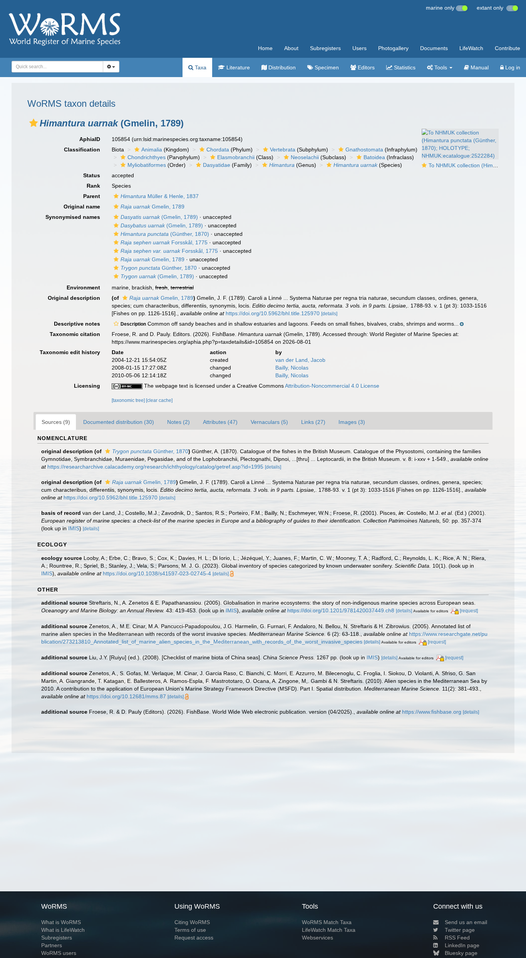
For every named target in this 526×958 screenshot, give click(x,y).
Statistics (403, 67)
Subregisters (325, 48)
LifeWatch (471, 48)
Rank (93, 186)
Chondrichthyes (146, 157)
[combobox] (57, 66)
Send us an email (466, 922)
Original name (82, 206)
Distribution (281, 67)
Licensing (87, 386)
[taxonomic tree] (129, 400)
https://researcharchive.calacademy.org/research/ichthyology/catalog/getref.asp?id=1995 (155, 467)
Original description (74, 298)
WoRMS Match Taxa (327, 922)
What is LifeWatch (63, 930)
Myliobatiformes (146, 165)
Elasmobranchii (236, 157)
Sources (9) (56, 422)
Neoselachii (305, 157)
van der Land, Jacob (300, 360)
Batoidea (374, 157)
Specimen (326, 67)
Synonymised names (72, 217)
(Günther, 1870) (165, 234)
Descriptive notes (77, 324)
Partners (51, 945)
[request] (469, 610)
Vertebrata (282, 149)
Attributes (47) (220, 422)
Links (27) (313, 422)
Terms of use (190, 930)
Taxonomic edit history (70, 352)
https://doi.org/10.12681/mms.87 (126, 696)
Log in (512, 67)
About (291, 48)
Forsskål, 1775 (164, 242)
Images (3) (351, 422)
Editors (365, 67)
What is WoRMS (61, 922)
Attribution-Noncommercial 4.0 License (332, 386)
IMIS (73, 528)
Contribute (507, 48)
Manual (479, 67)
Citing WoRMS (192, 922)
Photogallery (393, 48)
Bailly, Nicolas (291, 368)
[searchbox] (55, 66)
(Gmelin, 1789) (159, 217)
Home (265, 48)
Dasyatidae (216, 165)
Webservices (317, 937)
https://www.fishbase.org (431, 712)
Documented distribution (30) (118, 422)
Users (359, 48)
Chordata (217, 149)
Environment (83, 287)
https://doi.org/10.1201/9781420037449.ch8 (340, 610)
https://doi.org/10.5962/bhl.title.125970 (273, 313)
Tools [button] (441, 67)
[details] (329, 313)
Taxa (199, 67)
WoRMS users (58, 953)
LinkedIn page (462, 945)
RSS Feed (457, 937)
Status (91, 175)
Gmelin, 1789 (152, 206)
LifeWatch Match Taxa (328, 930)
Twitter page (460, 930)
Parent (91, 196)
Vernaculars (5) (269, 422)
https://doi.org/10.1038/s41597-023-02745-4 (157, 573)
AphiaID (89, 139)
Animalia (151, 149)
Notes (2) (178, 422)
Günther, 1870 (159, 268)
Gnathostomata (364, 149)
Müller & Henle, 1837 (160, 196)
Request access (193, 937)
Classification (82, 149)
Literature (237, 67)
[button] (33, 123)
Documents (434, 48)
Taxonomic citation (75, 334)
